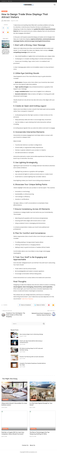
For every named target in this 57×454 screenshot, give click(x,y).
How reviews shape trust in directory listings (31, 334)
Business (4, 11)
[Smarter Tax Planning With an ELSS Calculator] (14, 357)
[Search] (55, 4)
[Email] (8, 32)
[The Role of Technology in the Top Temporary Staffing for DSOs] (43, 420)
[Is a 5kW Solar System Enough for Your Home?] (43, 391)
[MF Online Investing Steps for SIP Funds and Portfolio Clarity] (14, 350)
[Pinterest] (3, 32)
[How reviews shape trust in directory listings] (14, 335)
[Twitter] (8, 28)
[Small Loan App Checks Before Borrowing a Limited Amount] (14, 342)
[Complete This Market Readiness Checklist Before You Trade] (14, 365)
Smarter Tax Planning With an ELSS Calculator (32, 356)
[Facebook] (3, 28)
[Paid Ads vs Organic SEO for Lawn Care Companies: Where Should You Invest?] (14, 420)
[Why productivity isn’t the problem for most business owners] (14, 391)
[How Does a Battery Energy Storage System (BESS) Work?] (6, 44)
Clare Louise (7, 20)
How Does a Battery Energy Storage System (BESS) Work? (5, 51)
